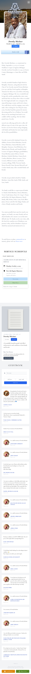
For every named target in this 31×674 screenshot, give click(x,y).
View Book (7, 339)
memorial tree (20, 239)
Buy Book (14, 339)
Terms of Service (19, 667)
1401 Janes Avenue (11, 273)
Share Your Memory (8, 358)
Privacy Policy (12, 667)
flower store (19, 241)
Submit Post (15, 382)
